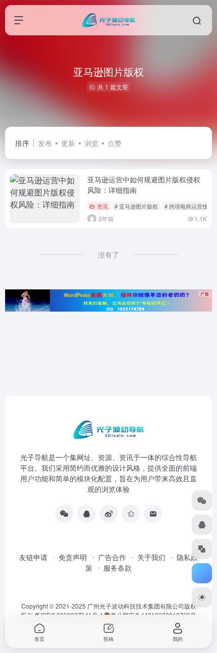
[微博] (108, 514)
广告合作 (112, 557)
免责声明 (73, 557)
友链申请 (33, 557)
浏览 (91, 143)
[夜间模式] (202, 597)
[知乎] (131, 514)
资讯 (102, 206)
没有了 (108, 254)
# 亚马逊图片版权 (136, 206)
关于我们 (151, 557)
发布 (45, 143)
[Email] (153, 514)
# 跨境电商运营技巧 (189, 206)
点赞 (114, 143)
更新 (68, 143)
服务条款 (117, 568)
